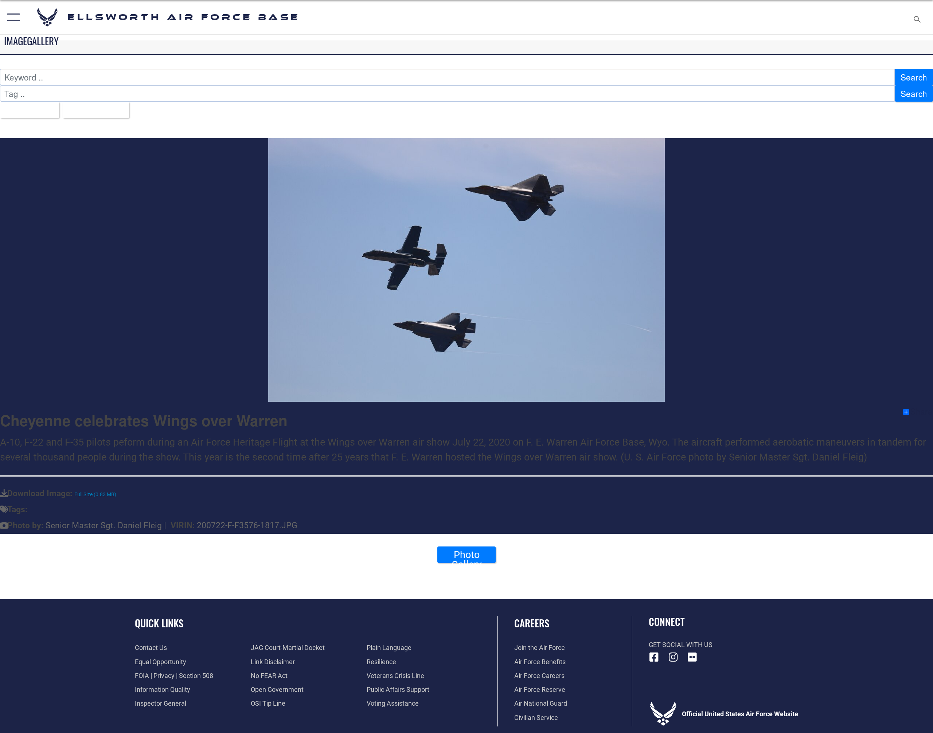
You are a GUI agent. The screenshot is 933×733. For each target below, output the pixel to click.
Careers (531, 623)
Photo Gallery (467, 556)
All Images (26, 109)
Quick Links (159, 623)
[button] (12, 17)
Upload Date (93, 109)
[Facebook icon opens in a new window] (654, 657)
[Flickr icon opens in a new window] (692, 657)
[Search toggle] (917, 17)
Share (921, 412)
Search (914, 77)
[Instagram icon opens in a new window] (673, 657)
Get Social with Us (681, 644)
